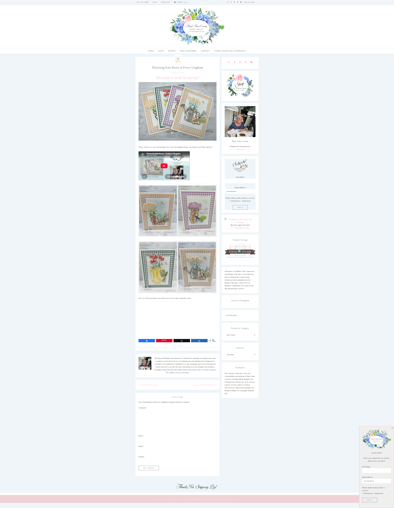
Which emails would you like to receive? (240, 198)
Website (141, 457)
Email (141, 446)
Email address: (240, 188)
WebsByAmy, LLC (232, 499)
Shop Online (245, 228)
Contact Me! (240, 149)
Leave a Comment (177, 345)
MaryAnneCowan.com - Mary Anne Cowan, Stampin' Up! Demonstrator (197, 26)
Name (141, 436)
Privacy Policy (200, 498)
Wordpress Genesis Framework (204, 499)
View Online (235, 228)
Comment (143, 408)
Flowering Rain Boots (177, 73)
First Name (240, 177)
